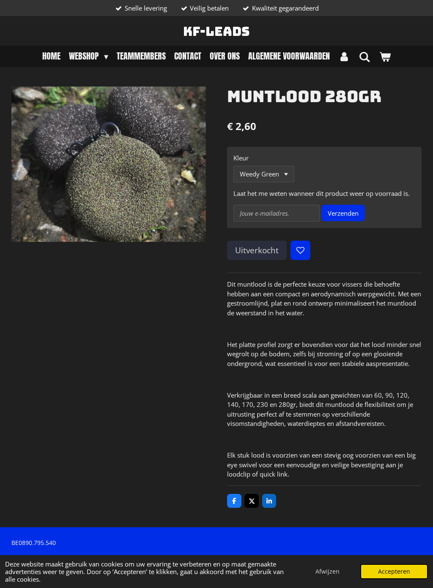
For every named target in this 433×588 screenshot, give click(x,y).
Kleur (241, 158)
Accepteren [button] (394, 571)
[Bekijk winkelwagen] (385, 56)
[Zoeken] (364, 56)
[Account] (344, 56)
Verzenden (343, 213)
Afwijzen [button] (327, 571)
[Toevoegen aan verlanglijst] (300, 250)
